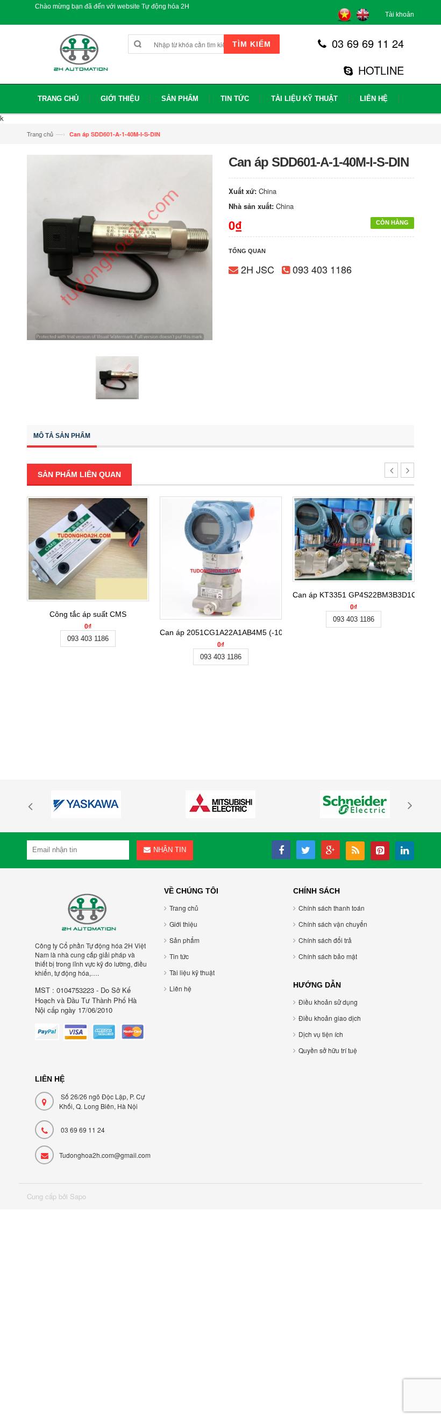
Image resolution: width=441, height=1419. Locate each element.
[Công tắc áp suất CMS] (88, 549)
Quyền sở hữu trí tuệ (327, 1050)
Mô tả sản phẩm (61, 436)
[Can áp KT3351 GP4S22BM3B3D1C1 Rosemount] (353, 539)
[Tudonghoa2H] (79, 58)
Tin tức (179, 956)
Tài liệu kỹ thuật (192, 972)
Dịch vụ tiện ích (320, 1034)
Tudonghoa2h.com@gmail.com (105, 1154)
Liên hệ (180, 988)
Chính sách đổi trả (325, 940)
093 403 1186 (322, 269)
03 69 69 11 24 (368, 43)
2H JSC (257, 269)
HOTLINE (381, 70)
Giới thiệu (183, 923)
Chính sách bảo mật (327, 956)
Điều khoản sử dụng (328, 1001)
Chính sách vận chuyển (332, 923)
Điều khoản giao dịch (329, 1017)
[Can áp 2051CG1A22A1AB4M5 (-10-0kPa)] (220, 558)
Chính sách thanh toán (331, 907)
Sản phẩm (184, 940)
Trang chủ (40, 133)
